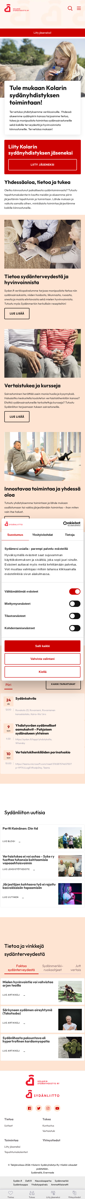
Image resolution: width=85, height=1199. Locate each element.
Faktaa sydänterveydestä (21, 968)
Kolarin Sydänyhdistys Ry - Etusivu (36, 8)
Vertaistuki (48, 1130)
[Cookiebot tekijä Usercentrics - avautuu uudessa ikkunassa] (63, 524)
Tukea (46, 1119)
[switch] (74, 604)
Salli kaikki (42, 646)
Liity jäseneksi (42, 164)
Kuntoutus (48, 1125)
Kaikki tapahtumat (63, 684)
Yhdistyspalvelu (39, 1184)
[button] (70, 10)
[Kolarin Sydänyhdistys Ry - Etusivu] (42, 1079)
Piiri (8, 684)
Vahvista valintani (42, 658)
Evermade (48, 1172)
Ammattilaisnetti (59, 1184)
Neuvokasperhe (43, 1180)
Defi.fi (28, 1180)
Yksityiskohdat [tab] (42, 534)
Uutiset (8, 1125)
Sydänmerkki (62, 1180)
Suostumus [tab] (15, 534)
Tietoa (8, 1119)
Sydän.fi (17, 1180)
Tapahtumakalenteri (16, 1152)
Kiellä (42, 671)
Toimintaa (11, 1140)
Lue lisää (17, 313)
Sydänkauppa (20, 1184)
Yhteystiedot (51, 1140)
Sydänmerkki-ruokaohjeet (52, 968)
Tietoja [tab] (70, 534)
